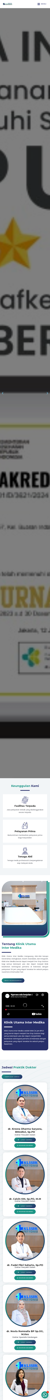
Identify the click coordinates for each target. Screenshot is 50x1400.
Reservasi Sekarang (25, 1145)
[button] (2, 393)
